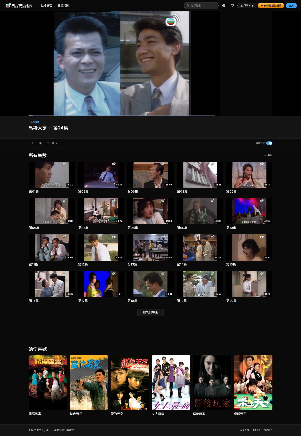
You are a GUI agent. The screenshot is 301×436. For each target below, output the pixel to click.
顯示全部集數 (150, 312)
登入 (291, 5)
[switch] (269, 143)
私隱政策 (244, 430)
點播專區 (46, 5)
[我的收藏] (232, 6)
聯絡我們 (268, 430)
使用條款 (256, 430)
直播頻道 (63, 5)
